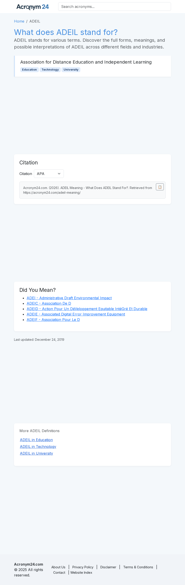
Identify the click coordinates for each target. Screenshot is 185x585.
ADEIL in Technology (38, 446)
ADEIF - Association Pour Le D (53, 319)
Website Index (81, 572)
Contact (59, 572)
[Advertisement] (92, 115)
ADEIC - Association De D (49, 303)
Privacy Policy (82, 567)
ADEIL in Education (36, 440)
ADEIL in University (36, 453)
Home (19, 21)
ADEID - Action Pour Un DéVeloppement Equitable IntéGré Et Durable (87, 308)
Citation (25, 173)
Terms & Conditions (138, 567)
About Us (58, 567)
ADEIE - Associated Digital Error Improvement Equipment (76, 314)
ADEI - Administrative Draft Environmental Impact (69, 298)
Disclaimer (108, 567)
